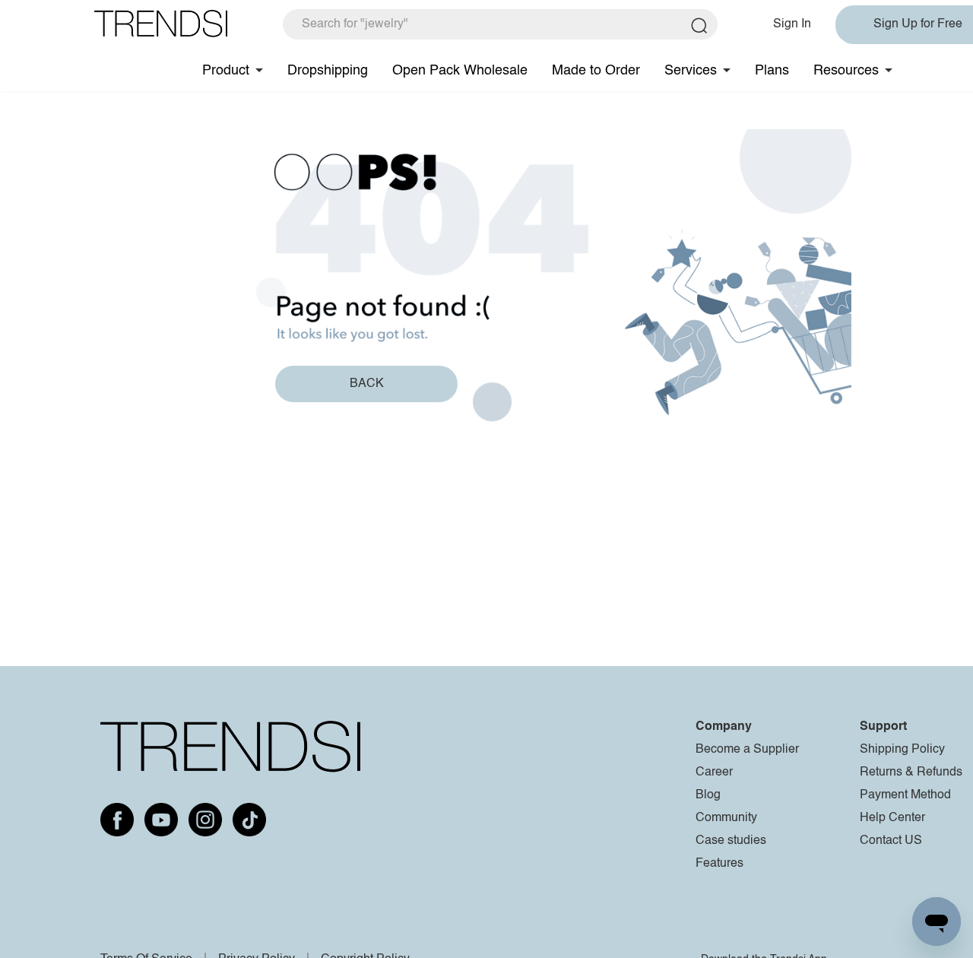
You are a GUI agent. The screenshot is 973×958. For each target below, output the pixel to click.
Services (690, 71)
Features (719, 864)
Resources (846, 71)
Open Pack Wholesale (460, 71)
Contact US (891, 841)
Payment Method (905, 795)
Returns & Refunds (911, 772)
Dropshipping (327, 71)
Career (714, 772)
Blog (708, 795)
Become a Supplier (747, 750)
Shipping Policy (902, 750)
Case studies (731, 841)
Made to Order (596, 71)
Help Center (892, 818)
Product (225, 71)
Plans (772, 71)
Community (726, 818)
